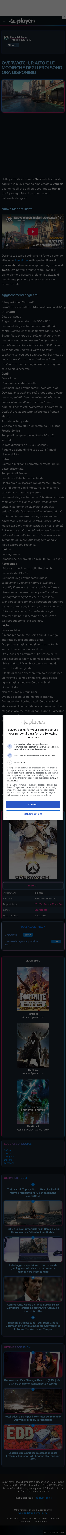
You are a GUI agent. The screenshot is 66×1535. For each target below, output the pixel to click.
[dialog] (33, 767)
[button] (33, 762)
